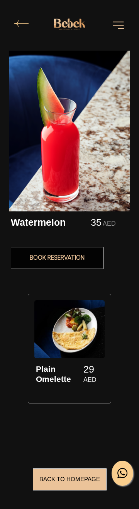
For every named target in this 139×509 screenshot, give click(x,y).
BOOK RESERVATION (57, 257)
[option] (69, 350)
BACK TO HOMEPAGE (69, 479)
